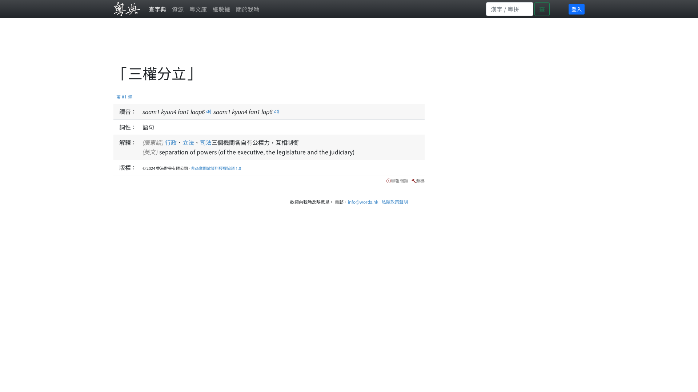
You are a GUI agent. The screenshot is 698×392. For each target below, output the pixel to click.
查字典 (157, 9)
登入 (576, 9)
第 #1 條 (124, 96)
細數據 (221, 9)
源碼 (420, 180)
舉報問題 (399, 180)
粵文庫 (198, 9)
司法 (206, 142)
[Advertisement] (245, 45)
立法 (188, 142)
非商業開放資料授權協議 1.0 (216, 168)
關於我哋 (247, 9)
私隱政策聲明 (395, 202)
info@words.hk (363, 202)
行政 (171, 142)
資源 (178, 9)
